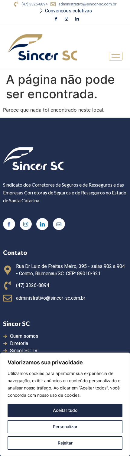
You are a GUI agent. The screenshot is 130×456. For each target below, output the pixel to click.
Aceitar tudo (65, 410)
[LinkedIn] (77, 19)
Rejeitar (65, 442)
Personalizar (65, 426)
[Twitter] (59, 224)
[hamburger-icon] (115, 56)
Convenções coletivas (68, 11)
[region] (65, 404)
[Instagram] (66, 19)
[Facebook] (55, 19)
